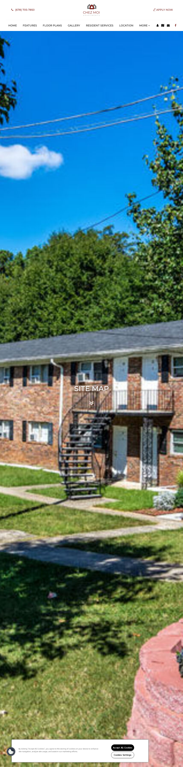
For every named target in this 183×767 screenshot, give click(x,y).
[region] (80, 750)
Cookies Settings (123, 755)
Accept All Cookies (122, 747)
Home (12, 25)
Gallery (74, 25)
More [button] (143, 25)
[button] (22, 10)
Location (126, 25)
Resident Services (99, 25)
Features (30, 25)
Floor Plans (52, 25)
